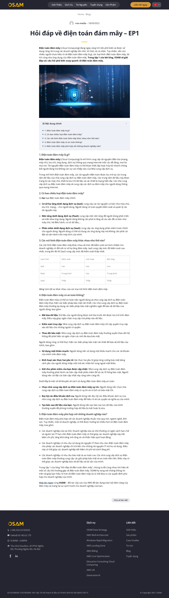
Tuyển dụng (96, 4)
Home (81, 14)
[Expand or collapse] (126, 123)
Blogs (88, 14)
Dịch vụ (69, 4)
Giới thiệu (57, 4)
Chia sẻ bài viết (121, 500)
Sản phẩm (111, 4)
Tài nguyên (81, 4)
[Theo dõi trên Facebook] (10, 556)
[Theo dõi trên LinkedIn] (16, 556)
